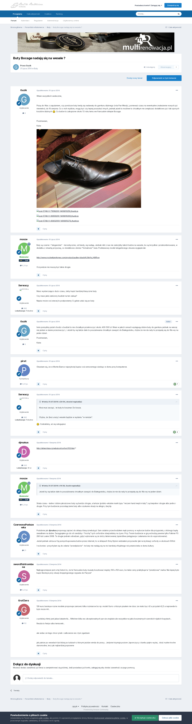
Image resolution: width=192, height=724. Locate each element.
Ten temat (168, 14)
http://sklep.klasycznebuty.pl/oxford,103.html (56, 448)
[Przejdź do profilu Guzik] (16, 67)
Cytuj (45, 229)
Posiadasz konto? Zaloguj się (148, 5)
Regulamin (38, 21)
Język (75, 706)
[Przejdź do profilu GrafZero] (24, 610)
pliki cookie (44, 718)
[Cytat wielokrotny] (38, 229)
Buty (36, 68)
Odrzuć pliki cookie (170, 718)
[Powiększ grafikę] (54, 111)
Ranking (59, 14)
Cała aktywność (33, 14)
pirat (23, 361)
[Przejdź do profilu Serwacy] (24, 295)
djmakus (23, 442)
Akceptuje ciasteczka (145, 718)
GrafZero (23, 600)
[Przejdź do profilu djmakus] (24, 452)
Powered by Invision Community (96, 710)
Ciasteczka (115, 706)
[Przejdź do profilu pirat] (24, 370)
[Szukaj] (179, 14)
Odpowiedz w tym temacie (164, 78)
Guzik (28, 65)
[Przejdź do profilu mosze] (24, 248)
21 (25, 550)
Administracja (52, 21)
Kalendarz (25, 21)
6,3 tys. (25, 265)
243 (25, 465)
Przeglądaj (17, 14)
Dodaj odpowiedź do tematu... (40, 678)
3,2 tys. (25, 590)
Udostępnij (150, 67)
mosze (23, 239)
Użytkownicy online (71, 21)
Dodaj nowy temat (134, 78)
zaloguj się (96, 667)
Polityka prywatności (90, 706)
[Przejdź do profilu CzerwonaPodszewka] (24, 537)
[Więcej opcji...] (176, 90)
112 (25, 623)
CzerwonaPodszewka (23, 526)
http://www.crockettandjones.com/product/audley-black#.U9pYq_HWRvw (68, 257)
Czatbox (48, 14)
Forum (13, 21)
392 (25, 308)
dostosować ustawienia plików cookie (109, 718)
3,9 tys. (25, 384)
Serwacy (23, 285)
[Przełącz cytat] (40, 402)
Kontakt (105, 706)
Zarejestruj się (173, 5)
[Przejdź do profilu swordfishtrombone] (24, 576)
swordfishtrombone (23, 565)
